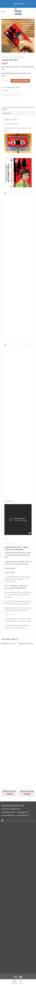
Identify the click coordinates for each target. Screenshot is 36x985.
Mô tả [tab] (5, 109)
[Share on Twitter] (9, 94)
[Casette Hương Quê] (27, 715)
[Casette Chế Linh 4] (9, 715)
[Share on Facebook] (6, 94)
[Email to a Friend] (12, 94)
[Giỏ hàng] (34, 11)
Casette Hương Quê (27, 791)
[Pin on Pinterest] (16, 94)
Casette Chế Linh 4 (9, 791)
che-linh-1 (6, 90)
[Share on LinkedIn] (19, 94)
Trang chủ (4, 57)
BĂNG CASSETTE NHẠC (16, 57)
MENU (3, 11)
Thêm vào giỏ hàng (20, 81)
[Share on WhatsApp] (3, 94)
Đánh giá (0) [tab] (7, 113)
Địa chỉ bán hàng (9, 568)
